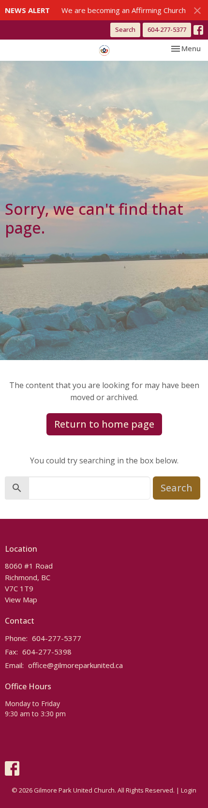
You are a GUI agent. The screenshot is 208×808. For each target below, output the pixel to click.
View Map (21, 599)
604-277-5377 (167, 29)
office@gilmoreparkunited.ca (75, 665)
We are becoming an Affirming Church (123, 10)
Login (188, 790)
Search (125, 29)
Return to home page (104, 424)
